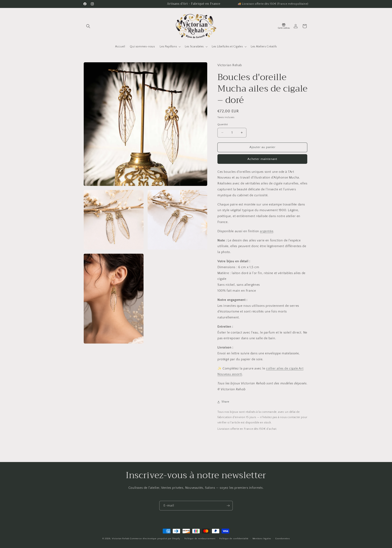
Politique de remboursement (199, 538)
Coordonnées (282, 538)
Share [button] (225, 401)
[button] (88, 26)
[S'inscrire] (228, 505)
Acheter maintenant (262, 159)
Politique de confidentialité (233, 538)
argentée (266, 231)
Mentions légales (262, 538)
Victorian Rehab (120, 538)
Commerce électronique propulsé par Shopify (155, 538)
